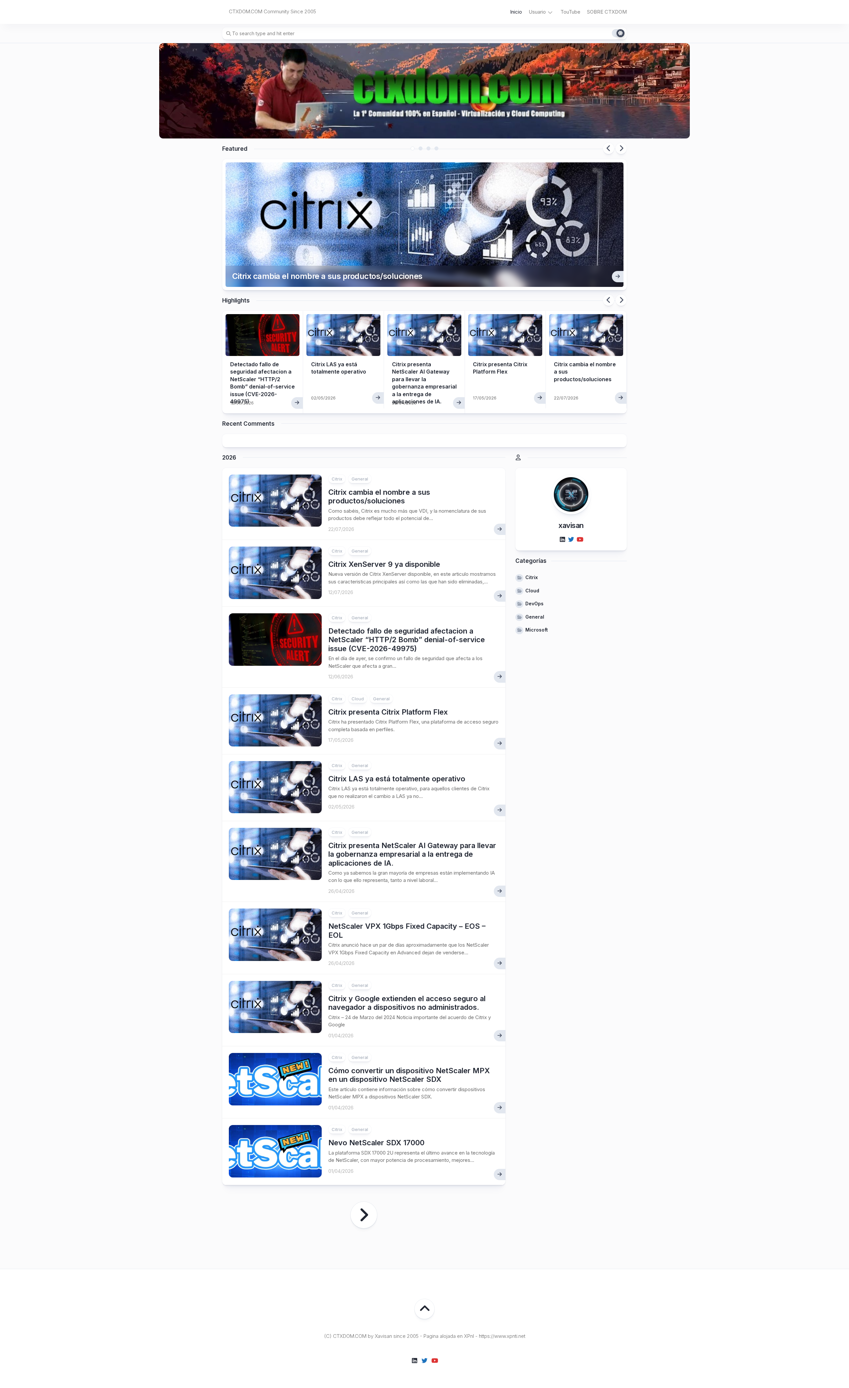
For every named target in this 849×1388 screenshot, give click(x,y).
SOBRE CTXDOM (607, 12)
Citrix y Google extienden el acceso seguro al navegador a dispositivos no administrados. (407, 1002)
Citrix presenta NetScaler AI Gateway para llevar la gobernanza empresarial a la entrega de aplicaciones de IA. (412, 854)
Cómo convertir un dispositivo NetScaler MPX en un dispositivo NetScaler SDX (409, 1075)
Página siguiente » (364, 1215)
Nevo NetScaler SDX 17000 (376, 1142)
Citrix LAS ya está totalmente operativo (396, 778)
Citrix (337, 478)
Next (621, 148)
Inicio (516, 12)
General (360, 478)
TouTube (570, 12)
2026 (229, 457)
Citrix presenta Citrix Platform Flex (388, 712)
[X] (571, 540)
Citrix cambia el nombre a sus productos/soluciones (327, 276)
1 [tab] (413, 148)
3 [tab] (428, 148)
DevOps (534, 603)
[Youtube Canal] (580, 540)
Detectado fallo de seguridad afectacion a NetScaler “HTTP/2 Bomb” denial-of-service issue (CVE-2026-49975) (406, 640)
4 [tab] (436, 148)
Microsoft (536, 630)
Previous (608, 148)
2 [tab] (421, 148)
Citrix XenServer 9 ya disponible (384, 564)
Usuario (537, 12)
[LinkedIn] (562, 540)
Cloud (358, 698)
